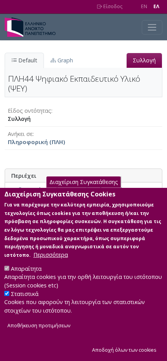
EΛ (156, 6)
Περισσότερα (50, 254)
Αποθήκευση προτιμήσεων (38, 325)
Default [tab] (27, 60)
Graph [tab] (64, 60)
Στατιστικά (24, 293)
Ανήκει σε (20, 134)
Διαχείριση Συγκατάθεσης (83, 182)
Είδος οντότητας (29, 110)
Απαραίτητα (26, 268)
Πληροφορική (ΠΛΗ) (36, 142)
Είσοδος (112, 6)
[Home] (33, 27)
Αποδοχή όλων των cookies (124, 350)
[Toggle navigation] (152, 27)
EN (144, 6)
